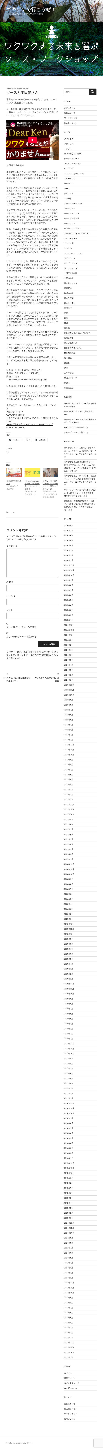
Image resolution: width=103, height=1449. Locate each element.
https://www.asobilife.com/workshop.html (28, 380)
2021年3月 (68, 849)
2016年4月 (68, 1143)
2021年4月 (68, 844)
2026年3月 (68, 550)
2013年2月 (68, 1332)
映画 (66, 318)
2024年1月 (68, 680)
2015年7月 (68, 1188)
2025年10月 (69, 575)
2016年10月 (69, 1113)
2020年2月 (68, 914)
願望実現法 (68, 388)
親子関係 (68, 358)
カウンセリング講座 (72, 154)
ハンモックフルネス (72, 228)
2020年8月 (68, 884)
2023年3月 (68, 730)
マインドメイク (70, 238)
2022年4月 (68, 784)
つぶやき (68, 198)
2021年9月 (68, 819)
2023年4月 (68, 725)
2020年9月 (68, 879)
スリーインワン (70, 178)
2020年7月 (68, 889)
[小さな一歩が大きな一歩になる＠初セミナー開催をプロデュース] (50, 472)
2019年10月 (69, 934)
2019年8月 (68, 944)
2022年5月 (68, 779)
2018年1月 (68, 1039)
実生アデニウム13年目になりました (79, 462)
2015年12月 (69, 1163)
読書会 (67, 363)
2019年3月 (68, 969)
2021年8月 (68, 824)
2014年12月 (69, 1223)
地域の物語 (68, 293)
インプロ (68, 149)
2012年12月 (69, 1342)
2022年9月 (68, 760)
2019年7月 (68, 949)
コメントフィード (71, 1383)
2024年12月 (69, 625)
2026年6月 (68, 535)
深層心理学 (68, 338)
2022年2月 (68, 794)
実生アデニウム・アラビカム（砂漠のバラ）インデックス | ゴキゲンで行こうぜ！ (80, 451)
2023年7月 (68, 710)
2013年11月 (69, 1288)
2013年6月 (68, 1312)
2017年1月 (68, 1098)
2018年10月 (69, 994)
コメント (12, 546)
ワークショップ (70, 118)
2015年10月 (69, 1173)
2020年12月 (69, 864)
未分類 (67, 328)
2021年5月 (68, 839)
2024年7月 (68, 650)
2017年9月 (68, 1058)
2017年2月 (68, 1093)
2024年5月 (68, 660)
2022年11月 (69, 750)
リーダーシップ (70, 263)
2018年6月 (68, 1014)
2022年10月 (69, 755)
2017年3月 (68, 1088)
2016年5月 (68, 1138)
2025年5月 (68, 600)
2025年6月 (68, 595)
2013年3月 (68, 1327)
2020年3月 (68, 909)
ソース (12, 512)
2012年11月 (69, 1347)
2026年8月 (68, 525)
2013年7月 (68, 1308)
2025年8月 (68, 585)
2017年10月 (69, 1053)
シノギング (68, 168)
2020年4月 (68, 904)
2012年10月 (69, 1352)
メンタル (68, 248)
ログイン (68, 1373)
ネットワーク (69, 208)
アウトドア (68, 139)
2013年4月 (68, 1322)
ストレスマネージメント (74, 174)
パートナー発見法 (71, 218)
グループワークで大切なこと (76, 432)
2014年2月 (68, 1273)
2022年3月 (68, 789)
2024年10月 (69, 635)
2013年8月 (68, 1303)
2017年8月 (68, 1063)
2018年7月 (68, 1009)
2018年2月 (68, 1033)
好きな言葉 (68, 298)
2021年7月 (68, 829)
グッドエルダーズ (71, 158)
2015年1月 (68, 1218)
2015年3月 (68, 1208)
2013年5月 (68, 1318)
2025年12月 (69, 565)
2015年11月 (69, 1168)
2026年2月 (68, 555)
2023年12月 (69, 685)
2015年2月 (68, 1213)
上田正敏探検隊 (70, 273)
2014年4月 (68, 1263)
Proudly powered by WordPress (19, 1443)
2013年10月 (69, 1293)
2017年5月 (68, 1078)
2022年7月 (68, 770)
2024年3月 (68, 670)
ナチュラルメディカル (73, 203)
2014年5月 (68, 1258)
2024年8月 (68, 645)
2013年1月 (68, 1337)
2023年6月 (68, 715)
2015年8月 (68, 1183)
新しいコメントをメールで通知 (21, 627)
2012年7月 (68, 1357)
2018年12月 (69, 984)
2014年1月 (68, 1278)
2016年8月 (68, 1123)
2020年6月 (68, 894)
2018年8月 (68, 1004)
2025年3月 (68, 610)
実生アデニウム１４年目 (74, 448)
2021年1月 (68, 859)
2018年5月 (68, 1019)
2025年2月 (68, 615)
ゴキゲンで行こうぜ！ (31, 9)
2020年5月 (68, 899)
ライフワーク (69, 258)
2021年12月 (69, 804)
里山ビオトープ (70, 378)
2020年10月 (69, 874)
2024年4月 (68, 665)
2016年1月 (68, 1158)
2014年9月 (68, 1238)
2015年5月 (68, 1198)
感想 (66, 313)
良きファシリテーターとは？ (76, 427)
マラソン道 (68, 243)
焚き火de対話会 (71, 343)
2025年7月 (68, 590)
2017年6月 (68, 1073)
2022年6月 (68, 774)
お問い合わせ (69, 108)
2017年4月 (68, 1083)
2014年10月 (69, 1233)
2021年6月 (68, 834)
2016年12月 (69, 1103)
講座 (66, 368)
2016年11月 (69, 1108)
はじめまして (69, 113)
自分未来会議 (69, 353)
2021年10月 (69, 814)
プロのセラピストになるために (77, 233)
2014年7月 (68, 1248)
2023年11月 (69, 690)
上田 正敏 (25, 88)
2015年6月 (68, 1193)
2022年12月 (69, 745)
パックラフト (69, 223)
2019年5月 (68, 959)
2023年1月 (68, 740)
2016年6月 (68, 1133)
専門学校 (68, 308)
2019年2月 (68, 974)
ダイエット (68, 193)
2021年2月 (68, 854)
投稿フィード (69, 1378)
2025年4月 (68, 605)
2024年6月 (68, 655)
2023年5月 (68, 720)
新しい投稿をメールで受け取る (21, 636)
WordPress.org (70, 1388)
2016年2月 (68, 1153)
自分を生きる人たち (72, 348)
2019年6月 (68, 954)
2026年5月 (68, 540)
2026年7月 (68, 530)
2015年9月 (68, 1178)
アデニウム (68, 144)
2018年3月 (68, 1029)
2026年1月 (68, 560)
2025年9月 (68, 580)
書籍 (66, 323)
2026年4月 (68, 545)
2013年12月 (69, 1283)
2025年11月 (69, 570)
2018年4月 (68, 1024)
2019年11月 (69, 929)
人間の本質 (68, 278)
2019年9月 (68, 939)
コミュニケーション (72, 164)
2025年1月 (68, 620)
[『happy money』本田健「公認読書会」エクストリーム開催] (32, 472)
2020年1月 (68, 919)
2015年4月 (68, 1203)
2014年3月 (68, 1268)
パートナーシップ (71, 213)
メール (11, 596)
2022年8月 (68, 764)
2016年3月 (68, 1148)
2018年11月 (69, 989)
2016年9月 (68, 1118)
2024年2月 (68, 675)
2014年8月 (68, 1243)
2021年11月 (69, 809)
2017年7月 (68, 1068)
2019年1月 (68, 979)
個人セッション (70, 123)
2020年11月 (69, 869)
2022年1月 (68, 799)
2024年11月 (69, 630)
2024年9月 (68, 640)
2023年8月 (68, 705)
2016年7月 (68, 1128)
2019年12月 (69, 924)
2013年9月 (68, 1298)
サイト (9, 610)
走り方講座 (68, 373)
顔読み (67, 383)
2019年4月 (68, 964)
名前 (9, 582)
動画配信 (68, 288)
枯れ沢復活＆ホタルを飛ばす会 (77, 333)
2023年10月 (69, 695)
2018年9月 (68, 999)
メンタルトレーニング (73, 253)
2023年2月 (68, 735)
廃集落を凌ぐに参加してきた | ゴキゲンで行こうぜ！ (79, 507)
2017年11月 (69, 1049)
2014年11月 (69, 1228)
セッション (68, 183)
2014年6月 (68, 1253)
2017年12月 (69, 1043)
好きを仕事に (69, 303)
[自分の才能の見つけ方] (14, 472)
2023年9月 (68, 700)
